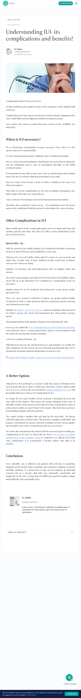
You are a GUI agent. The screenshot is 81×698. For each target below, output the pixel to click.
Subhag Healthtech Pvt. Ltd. (58, 390)
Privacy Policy (31, 695)
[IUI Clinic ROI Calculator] (69, 677)
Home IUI (16, 390)
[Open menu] (76, 3)
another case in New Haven (29, 310)
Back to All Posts (13, 20)
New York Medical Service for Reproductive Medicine (52, 327)
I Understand (71, 694)
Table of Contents (40, 532)
